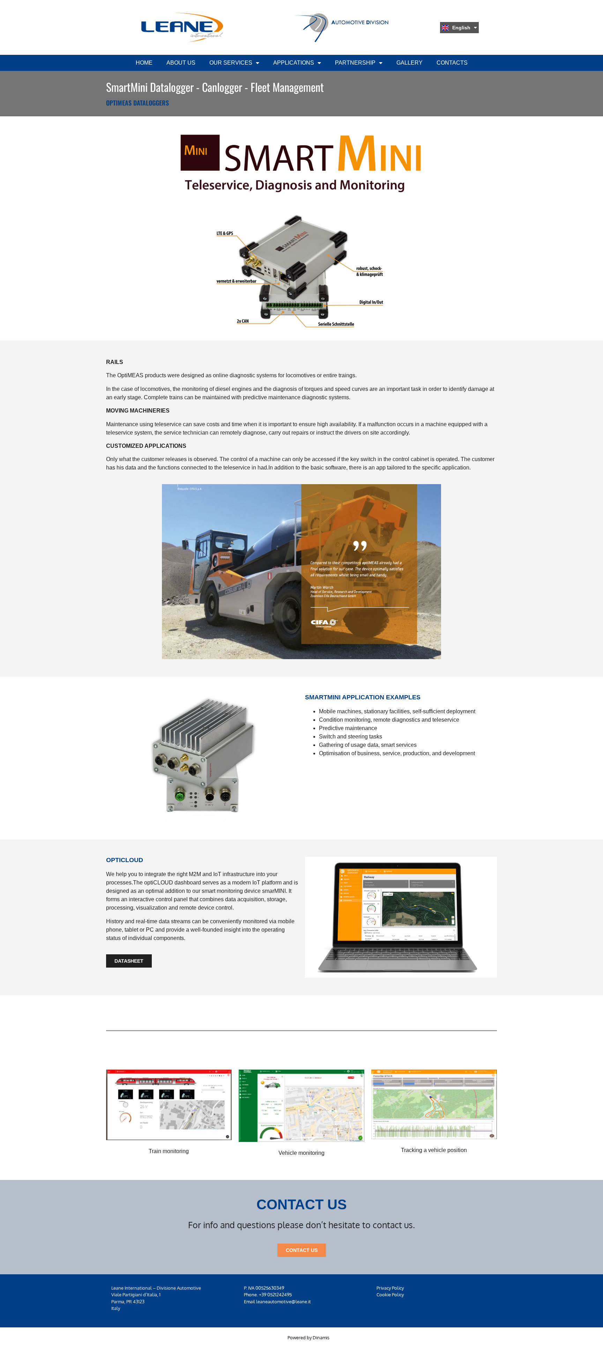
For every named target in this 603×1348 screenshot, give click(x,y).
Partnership (355, 63)
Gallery (409, 63)
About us (180, 63)
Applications (293, 63)
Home (144, 63)
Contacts (452, 63)
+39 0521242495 (275, 1294)
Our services (230, 63)
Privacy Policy (390, 1288)
